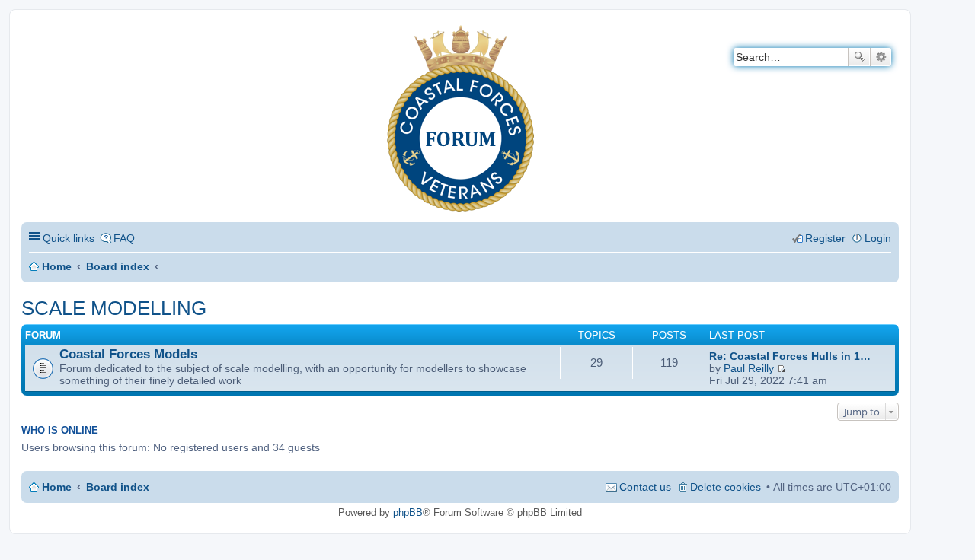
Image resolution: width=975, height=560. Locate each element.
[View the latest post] (781, 368)
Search (859, 57)
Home (57, 266)
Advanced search (881, 57)
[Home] (34, 34)
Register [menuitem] (825, 238)
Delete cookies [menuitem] (725, 487)
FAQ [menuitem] (124, 238)
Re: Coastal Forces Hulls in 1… (790, 356)
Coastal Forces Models (128, 354)
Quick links (68, 238)
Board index (117, 266)
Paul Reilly (749, 368)
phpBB (408, 512)
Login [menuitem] (878, 238)
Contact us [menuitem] (645, 487)
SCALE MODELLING (113, 308)
